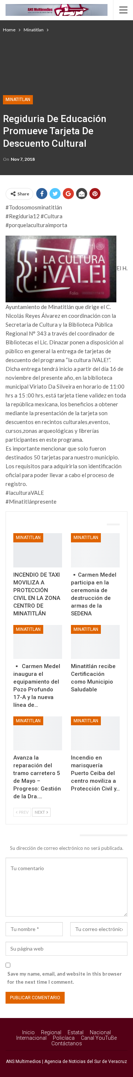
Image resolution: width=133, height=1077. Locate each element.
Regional (51, 1032)
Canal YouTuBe (99, 1038)
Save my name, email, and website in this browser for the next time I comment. (64, 978)
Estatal (75, 1032)
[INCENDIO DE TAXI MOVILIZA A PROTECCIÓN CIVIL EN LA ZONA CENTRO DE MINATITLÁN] (37, 550)
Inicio (28, 1032)
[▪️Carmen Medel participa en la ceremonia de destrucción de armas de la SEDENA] (95, 550)
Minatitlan (18, 99)
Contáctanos (66, 1043)
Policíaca (64, 1038)
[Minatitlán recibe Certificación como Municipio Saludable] (95, 642)
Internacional (31, 1038)
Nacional (100, 1032)
